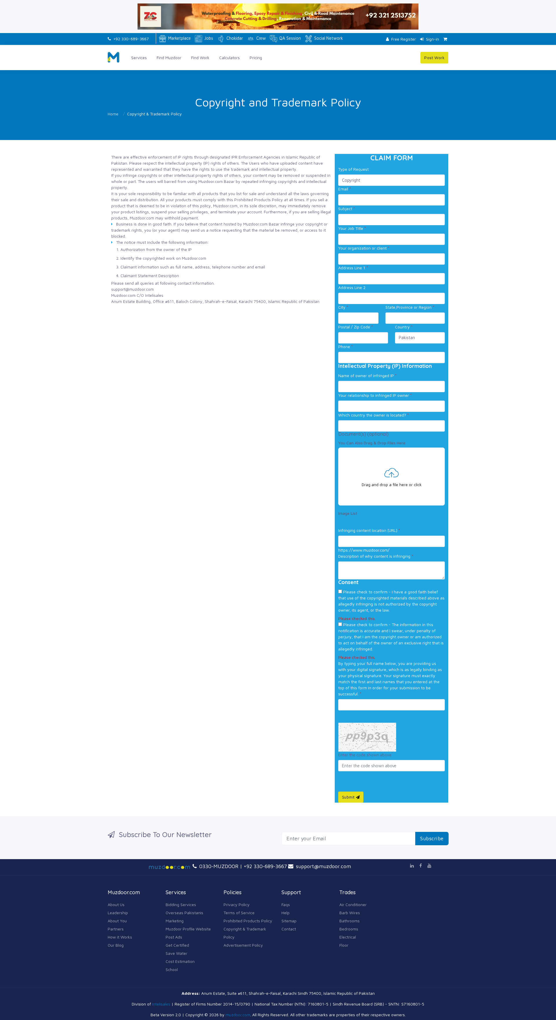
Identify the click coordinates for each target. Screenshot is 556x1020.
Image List (347, 513)
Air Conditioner (353, 904)
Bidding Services (181, 904)
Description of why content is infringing (375, 556)
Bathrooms (349, 920)
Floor (343, 945)
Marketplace (179, 38)
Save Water (176, 953)
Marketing (175, 920)
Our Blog (116, 945)
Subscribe (432, 838)
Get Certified (177, 945)
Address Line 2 (351, 287)
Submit (349, 797)
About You (117, 920)
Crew (260, 38)
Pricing (256, 57)
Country (404, 326)
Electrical (347, 936)
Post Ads (174, 936)
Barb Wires (349, 912)
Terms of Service (239, 912)
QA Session (289, 38)
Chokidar (234, 38)
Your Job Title (352, 228)
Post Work (434, 57)
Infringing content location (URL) (369, 530)
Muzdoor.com (210, 181)
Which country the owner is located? (373, 414)
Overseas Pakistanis (184, 912)
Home (113, 113)
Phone (345, 346)
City (343, 307)
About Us (116, 904)
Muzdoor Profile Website (188, 928)
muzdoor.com (238, 1014)
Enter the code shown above (365, 754)
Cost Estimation (180, 961)
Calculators (229, 57)
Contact (288, 928)
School (172, 969)
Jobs (208, 38)
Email (344, 188)
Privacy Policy (237, 904)
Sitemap (289, 920)
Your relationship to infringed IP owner (375, 395)
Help (285, 912)
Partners (116, 928)
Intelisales (161, 1003)
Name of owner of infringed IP (367, 375)
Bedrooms (348, 928)
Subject (346, 208)
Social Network (328, 38)
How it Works (120, 936)
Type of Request (353, 169)
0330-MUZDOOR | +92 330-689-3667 (242, 866)
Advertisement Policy (243, 945)
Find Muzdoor (169, 57)
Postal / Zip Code (355, 326)
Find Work (200, 57)
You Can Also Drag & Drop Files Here (371, 442)
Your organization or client (363, 248)
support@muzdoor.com (323, 866)
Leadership (118, 912)
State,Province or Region (409, 307)
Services (139, 57)
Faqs (285, 904)
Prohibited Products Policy (248, 920)
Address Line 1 (353, 267)
